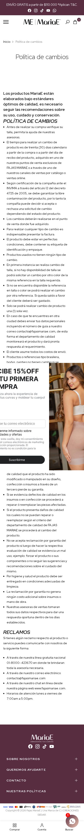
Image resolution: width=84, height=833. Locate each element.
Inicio (6, 42)
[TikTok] (42, 10)
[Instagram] (35, 10)
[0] (75, 22)
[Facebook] (29, 10)
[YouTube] (48, 10)
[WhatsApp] (54, 10)
